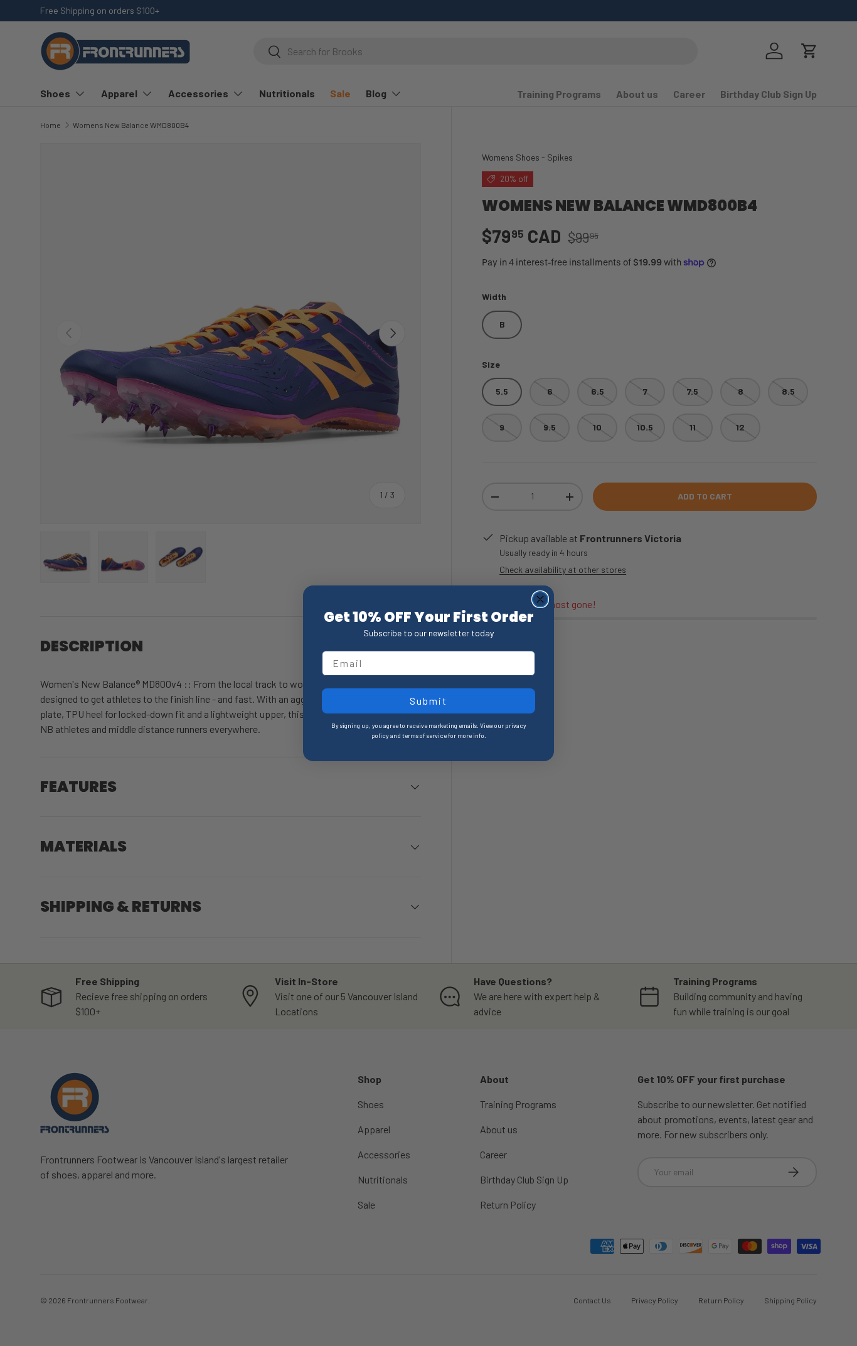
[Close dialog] (540, 599)
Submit (428, 701)
